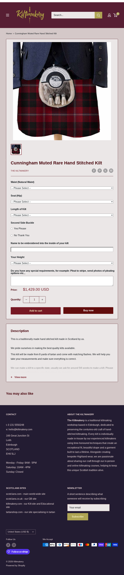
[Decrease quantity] (26, 299)
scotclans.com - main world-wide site (25, 494)
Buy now (88, 310)
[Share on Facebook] (94, 170)
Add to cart (35, 310)
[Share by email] (111, 170)
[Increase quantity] (42, 299)
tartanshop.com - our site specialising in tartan (30, 512)
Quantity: (16, 299)
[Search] (98, 15)
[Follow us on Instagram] (14, 545)
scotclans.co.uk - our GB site (21, 498)
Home (9, 33)
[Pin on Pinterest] (100, 170)
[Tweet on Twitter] (105, 170)
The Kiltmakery (20, 171)
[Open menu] (7, 15)
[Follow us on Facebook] (8, 545)
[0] (115, 15)
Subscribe (78, 516)
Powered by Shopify (15, 565)
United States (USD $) (18, 532)
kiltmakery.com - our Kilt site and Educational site (30, 505)
